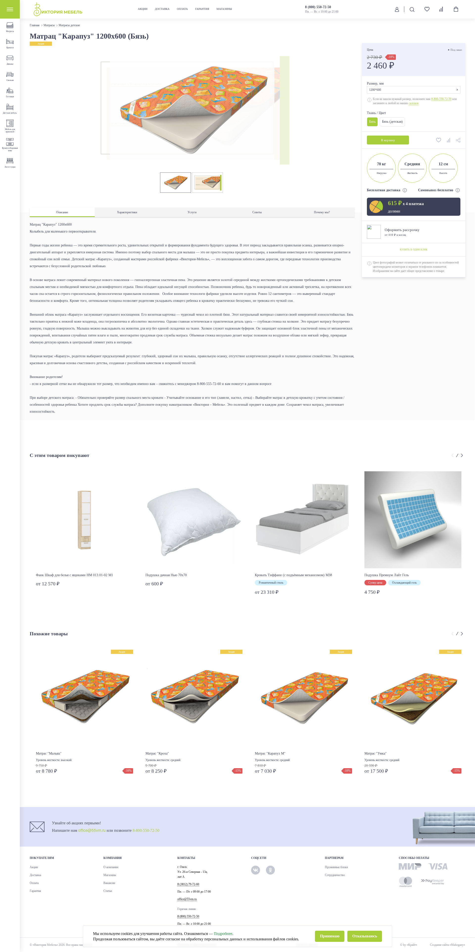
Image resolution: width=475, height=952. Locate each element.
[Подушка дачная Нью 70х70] (194, 520)
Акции (142, 8)
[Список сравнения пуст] (441, 9)
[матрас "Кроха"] (194, 698)
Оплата (182, 8)
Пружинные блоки (336, 867)
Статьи (107, 891)
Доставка (162, 8)
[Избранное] (425, 9)
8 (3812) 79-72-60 (188, 884)
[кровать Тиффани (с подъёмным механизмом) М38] (303, 520)
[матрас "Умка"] (413, 698)
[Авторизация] (397, 9)
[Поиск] (412, 9)
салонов (414, 103)
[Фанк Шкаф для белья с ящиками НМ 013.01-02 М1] (84, 520)
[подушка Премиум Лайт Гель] (413, 520)
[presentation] (453, 455)
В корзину (388, 140)
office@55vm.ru (92, 830)
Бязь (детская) (392, 121)
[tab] (62, 212)
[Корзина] (456, 9)
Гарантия (202, 8)
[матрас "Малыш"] (84, 698)
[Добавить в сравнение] (449, 140)
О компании (110, 867)
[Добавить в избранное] (439, 140)
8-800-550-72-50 (441, 99)
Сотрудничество (335, 875)
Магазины (224, 8)
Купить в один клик (413, 249)
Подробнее (223, 933)
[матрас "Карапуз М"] (303, 698)
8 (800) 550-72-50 (318, 7)
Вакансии (109, 883)
